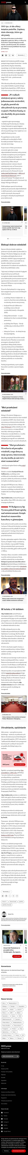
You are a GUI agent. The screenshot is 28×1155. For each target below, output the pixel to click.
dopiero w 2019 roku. (7, 835)
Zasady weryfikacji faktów (8, 1092)
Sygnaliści (3, 1080)
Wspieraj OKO (4, 1069)
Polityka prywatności (6, 1101)
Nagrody (3, 1074)
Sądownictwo (6, 945)
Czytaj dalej (17, 956)
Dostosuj (6, 1151)
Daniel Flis (10, 914)
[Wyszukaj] (25, 2)
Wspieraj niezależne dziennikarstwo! (10, 1052)
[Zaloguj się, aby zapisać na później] (20, 945)
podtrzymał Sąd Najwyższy (9, 173)
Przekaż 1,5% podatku (6, 1072)
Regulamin (4, 1098)
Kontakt (3, 1077)
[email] (13, 895)
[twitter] (9, 895)
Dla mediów (4, 1104)
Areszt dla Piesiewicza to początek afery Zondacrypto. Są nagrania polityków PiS (12, 950)
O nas (2, 1066)
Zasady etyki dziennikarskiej (8, 1095)
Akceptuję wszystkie (18, 1151)
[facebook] (6, 895)
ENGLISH (3, 1083)
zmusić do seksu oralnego (13, 673)
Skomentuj (21, 55)
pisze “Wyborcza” (6, 427)
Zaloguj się (7, 990)
